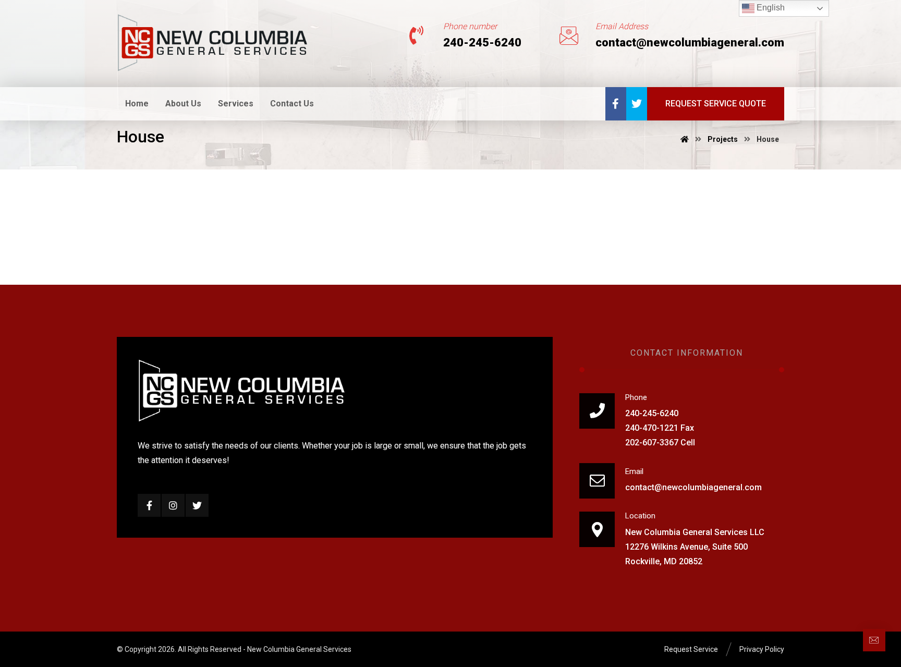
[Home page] (684, 139)
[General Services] (213, 42)
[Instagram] (173, 505)
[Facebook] (615, 103)
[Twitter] (636, 103)
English (769, 7)
